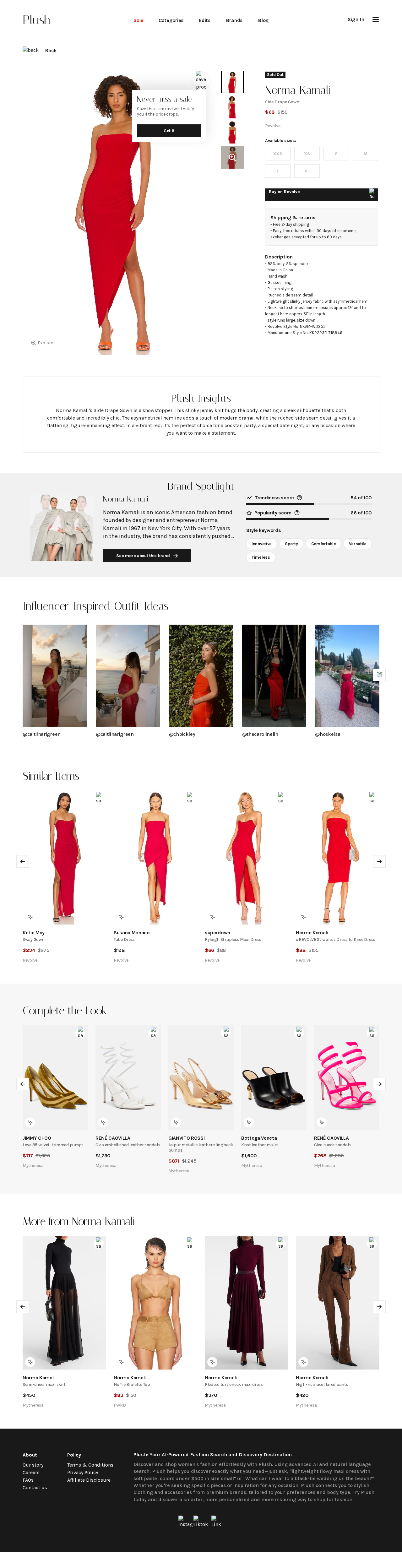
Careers (31, 1472)
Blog (263, 20)
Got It (169, 130)
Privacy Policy (82, 1472)
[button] (375, 19)
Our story (33, 1465)
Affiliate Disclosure (89, 1480)
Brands (234, 20)
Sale (138, 20)
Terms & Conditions (90, 1465)
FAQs (28, 1480)
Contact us (35, 1487)
